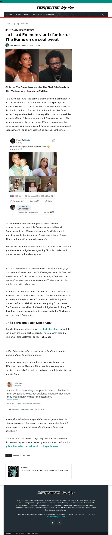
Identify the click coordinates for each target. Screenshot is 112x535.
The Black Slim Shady (48, 329)
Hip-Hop (16, 24)
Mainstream (29, 30)
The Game (26, 456)
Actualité (24, 24)
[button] (103, 14)
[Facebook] (52, 522)
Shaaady (16, 45)
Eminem (16, 456)
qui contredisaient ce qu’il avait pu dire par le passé (31, 446)
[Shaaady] (7, 45)
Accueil (8, 24)
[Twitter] (59, 522)
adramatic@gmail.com (56, 516)
